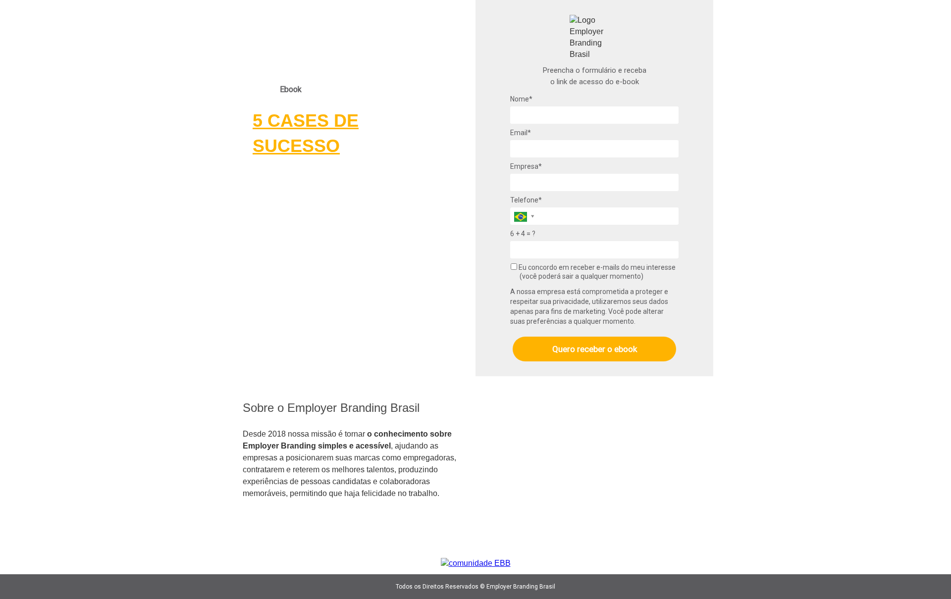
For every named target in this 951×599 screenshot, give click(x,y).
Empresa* (526, 166)
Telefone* (526, 200)
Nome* (521, 99)
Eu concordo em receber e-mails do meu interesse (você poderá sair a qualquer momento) (596, 271)
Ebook (291, 89)
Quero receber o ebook (594, 349)
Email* (520, 133)
